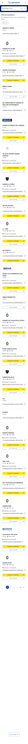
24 (20, 587)
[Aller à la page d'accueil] (14, 2)
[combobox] (14, 8)
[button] (21, 8)
